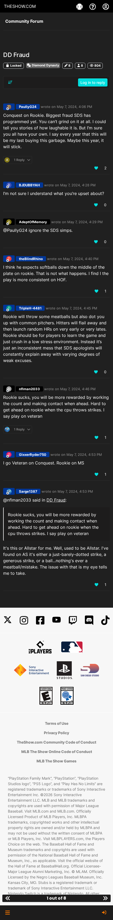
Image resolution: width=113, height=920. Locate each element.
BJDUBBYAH (29, 185)
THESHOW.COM (20, 6)
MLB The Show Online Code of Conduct (56, 751)
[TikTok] (105, 620)
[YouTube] (56, 620)
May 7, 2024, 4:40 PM (81, 259)
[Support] (93, 6)
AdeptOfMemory (33, 222)
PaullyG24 (28, 107)
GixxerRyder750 (32, 454)
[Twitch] (73, 620)
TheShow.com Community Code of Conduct (56, 742)
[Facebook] (40, 620)
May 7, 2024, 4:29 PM (85, 222)
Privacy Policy (56, 733)
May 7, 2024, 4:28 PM (78, 185)
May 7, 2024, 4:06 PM (74, 107)
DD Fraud (56, 500)
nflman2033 (29, 389)
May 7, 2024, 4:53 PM (84, 454)
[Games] (80, 6)
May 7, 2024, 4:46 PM (78, 389)
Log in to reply (92, 82)
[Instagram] (24, 620)
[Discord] (89, 620)
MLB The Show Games (56, 761)
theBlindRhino (31, 259)
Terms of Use (56, 723)
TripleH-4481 (30, 308)
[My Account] (105, 6)
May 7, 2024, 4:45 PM (79, 308)
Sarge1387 (28, 491)
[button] (7, 912)
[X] (7, 620)
